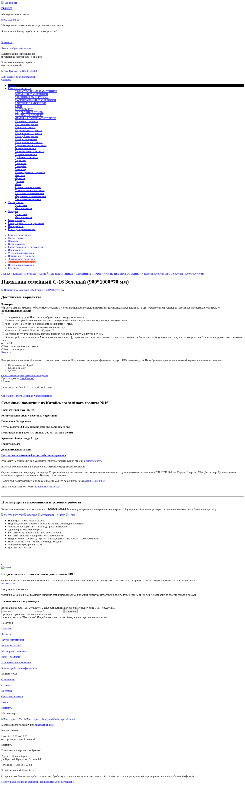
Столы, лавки (16, 202)
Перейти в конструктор (36, 375)
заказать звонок (44, 724)
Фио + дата (12, 323)
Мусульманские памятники (30, 196)
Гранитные (21, 205)
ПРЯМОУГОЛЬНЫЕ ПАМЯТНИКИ (36, 91)
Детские (19, 181)
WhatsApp (12, 76)
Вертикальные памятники (29, 151)
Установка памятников (21, 253)
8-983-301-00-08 (10, 19)
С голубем (20, 166)
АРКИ (18, 106)
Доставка (27, 395)
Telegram (24, 76)
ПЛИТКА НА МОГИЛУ (29, 115)
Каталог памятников (19, 88)
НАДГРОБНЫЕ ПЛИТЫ (29, 112)
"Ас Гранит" (27, 378)
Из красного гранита (26, 124)
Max (3, 76)
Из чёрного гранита (26, 139)
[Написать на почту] (70, 514)
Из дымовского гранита (28, 130)
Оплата (18, 395)
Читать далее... (9, 583)
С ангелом (20, 163)
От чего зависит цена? (12, 375)
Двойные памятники (26, 157)
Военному (20, 169)
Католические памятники (29, 193)
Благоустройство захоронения (22, 337)
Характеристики (43, 395)
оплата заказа (93, 460)
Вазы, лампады (16, 220)
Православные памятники (29, 190)
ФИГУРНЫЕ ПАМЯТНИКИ (31, 94)
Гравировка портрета (17, 317)
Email (32, 76)
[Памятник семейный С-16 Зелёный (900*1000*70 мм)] (33, 290)
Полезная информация (21, 265)
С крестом (20, 160)
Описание (7, 395)
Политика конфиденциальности (19, 781)
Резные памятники (25, 148)
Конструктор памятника (22, 229)
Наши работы (16, 226)
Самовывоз (12, 330)
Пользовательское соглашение (57, 781)
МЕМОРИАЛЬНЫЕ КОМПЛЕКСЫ (35, 118)
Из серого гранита (25, 127)
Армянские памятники (28, 187)
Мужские (20, 178)
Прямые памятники (26, 154)
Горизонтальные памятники (30, 145)
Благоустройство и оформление (26, 223)
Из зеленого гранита (26, 121)
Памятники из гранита (21, 256)
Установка (11, 327)
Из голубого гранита (26, 136)
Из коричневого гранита (28, 142)
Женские (20, 175)
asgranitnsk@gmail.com (47, 486)
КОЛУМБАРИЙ (24, 109)
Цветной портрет (15, 320)
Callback (6, 79)
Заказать (6, 352)
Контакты (6, 42)
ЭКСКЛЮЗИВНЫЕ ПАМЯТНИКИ (35, 100)
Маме (18, 184)
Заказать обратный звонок (16, 48)
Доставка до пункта (16, 333)
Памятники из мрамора (28, 199)
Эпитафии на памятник (21, 259)
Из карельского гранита (28, 133)
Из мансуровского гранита (30, 172)
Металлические (23, 208)
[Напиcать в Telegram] (51, 514)
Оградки (13, 211)
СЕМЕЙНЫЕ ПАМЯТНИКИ (31, 97)
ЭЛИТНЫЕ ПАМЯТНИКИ (30, 103)
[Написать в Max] (12, 514)
